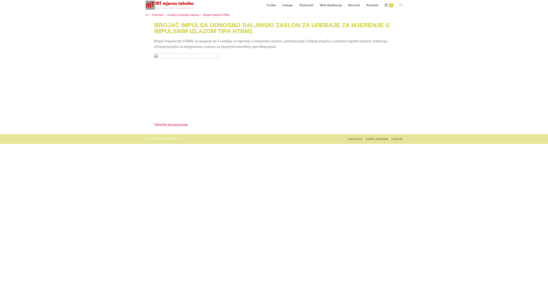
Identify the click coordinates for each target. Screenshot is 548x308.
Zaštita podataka (377, 139)
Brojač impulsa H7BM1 (216, 14)
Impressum (355, 139)
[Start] (147, 14)
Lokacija (396, 139)
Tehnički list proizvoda (171, 125)
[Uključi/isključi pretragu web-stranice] (401, 5)
